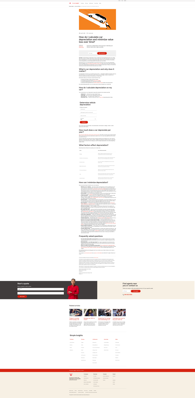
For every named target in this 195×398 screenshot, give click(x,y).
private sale (97, 230)
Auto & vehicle (72, 342)
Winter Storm (117, 360)
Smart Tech (105, 347)
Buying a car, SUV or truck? (89, 319)
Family (71, 347)
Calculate (84, 122)
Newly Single (94, 357)
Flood (116, 347)
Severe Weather (117, 352)
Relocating (94, 360)
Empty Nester (95, 362)
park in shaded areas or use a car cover (97, 197)
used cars (108, 217)
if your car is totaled (97, 80)
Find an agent (135, 291)
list (99, 213)
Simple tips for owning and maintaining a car (104, 319)
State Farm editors (96, 257)
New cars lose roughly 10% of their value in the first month (89, 134)
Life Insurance (83, 355)
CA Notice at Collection (81, 392)
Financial (82, 347)
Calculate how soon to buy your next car (119, 319)
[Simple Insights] (76, 3)
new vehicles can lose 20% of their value (94, 63)
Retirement (83, 357)
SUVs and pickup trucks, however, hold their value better (91, 247)
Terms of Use (85, 390)
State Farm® (81, 47)
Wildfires (116, 357)
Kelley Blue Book (86, 211)
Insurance (82, 352)
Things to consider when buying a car (74, 319)
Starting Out (94, 342)
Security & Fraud (80, 390)
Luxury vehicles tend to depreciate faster (107, 245)
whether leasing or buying (98, 82)
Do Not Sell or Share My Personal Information (91, 392)
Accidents (91, 194)
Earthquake (117, 342)
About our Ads (71, 390)
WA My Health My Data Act (72, 392)
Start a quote (22, 296)
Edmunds (92, 211)
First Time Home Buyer (96, 347)
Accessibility (90, 390)
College (82, 342)
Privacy (76, 390)
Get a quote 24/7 (102, 53)
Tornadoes (117, 355)
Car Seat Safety (106, 342)
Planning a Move (95, 355)
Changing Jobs (95, 352)
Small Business (83, 360)
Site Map (95, 390)
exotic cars (101, 97)
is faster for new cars (101, 217)
